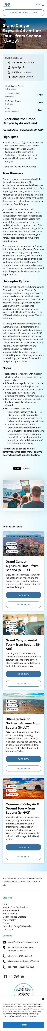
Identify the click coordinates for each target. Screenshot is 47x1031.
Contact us (8, 929)
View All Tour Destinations (15, 907)
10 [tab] (41, 484)
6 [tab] (25, 484)
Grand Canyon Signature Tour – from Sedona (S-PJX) (22, 566)
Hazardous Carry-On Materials (18, 926)
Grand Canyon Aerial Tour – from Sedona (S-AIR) (23, 645)
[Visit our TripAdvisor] (16, 976)
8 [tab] (33, 484)
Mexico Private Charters (14, 916)
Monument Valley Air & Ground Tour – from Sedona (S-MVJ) (22, 808)
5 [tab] (21, 484)
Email (27, 468)
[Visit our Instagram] (10, 976)
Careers (6, 923)
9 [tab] (37, 484)
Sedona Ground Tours (17, 878)
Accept (23, 1025)
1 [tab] (5, 484)
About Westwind (11, 910)
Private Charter (10, 913)
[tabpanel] (23, 494)
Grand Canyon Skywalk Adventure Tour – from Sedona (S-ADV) (22, 881)
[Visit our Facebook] (5, 976)
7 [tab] (29, 484)
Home (6, 904)
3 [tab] (13, 484)
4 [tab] (17, 484)
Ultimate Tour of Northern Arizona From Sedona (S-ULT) (23, 723)
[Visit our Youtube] (22, 976)
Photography (9, 919)
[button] (43, 999)
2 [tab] (9, 484)
